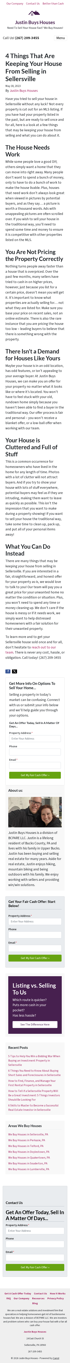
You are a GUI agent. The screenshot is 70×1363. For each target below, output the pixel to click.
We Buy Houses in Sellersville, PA (28, 1134)
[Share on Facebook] (7, 671)
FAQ (8, 1298)
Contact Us (33, 4)
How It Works (58, 1293)
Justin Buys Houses (24, 90)
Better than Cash (53, 4)
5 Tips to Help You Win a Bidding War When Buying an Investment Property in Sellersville (34, 1060)
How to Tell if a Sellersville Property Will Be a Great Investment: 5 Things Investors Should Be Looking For (34, 1095)
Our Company (14, 4)
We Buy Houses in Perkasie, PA (26, 1140)
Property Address (21, 733)
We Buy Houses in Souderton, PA (27, 1163)
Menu (60, 38)
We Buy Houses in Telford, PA (25, 1146)
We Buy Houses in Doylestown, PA (28, 1152)
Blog (35, 1303)
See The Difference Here (35, 1025)
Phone (13, 746)
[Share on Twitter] (14, 671)
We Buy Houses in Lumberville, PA (28, 1169)
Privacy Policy (55, 1298)
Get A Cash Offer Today (17, 1293)
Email (13, 760)
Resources (38, 1298)
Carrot (56, 1358)
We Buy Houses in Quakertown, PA (29, 1158)
